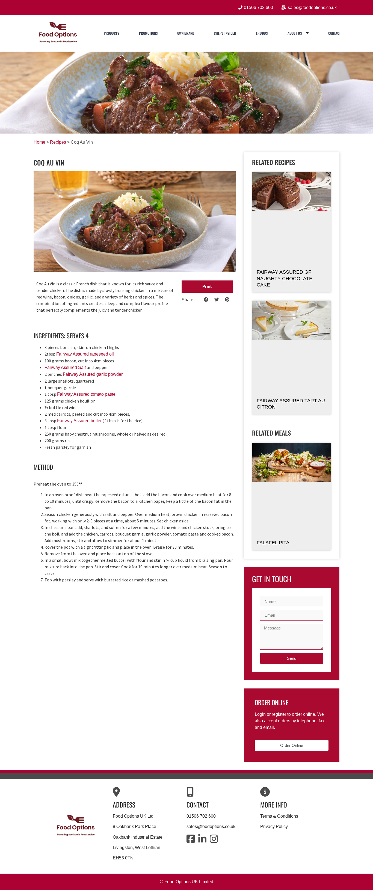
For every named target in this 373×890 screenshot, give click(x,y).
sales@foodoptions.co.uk (211, 826)
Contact (334, 33)
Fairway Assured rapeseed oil (85, 354)
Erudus (262, 33)
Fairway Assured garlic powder (93, 374)
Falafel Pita (273, 542)
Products (111, 33)
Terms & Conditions (279, 816)
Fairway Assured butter (79, 420)
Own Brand (185, 33)
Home (39, 142)
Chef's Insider (225, 33)
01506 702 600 (201, 816)
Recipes (58, 142)
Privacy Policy (274, 826)
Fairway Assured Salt (66, 367)
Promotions (148, 33)
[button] (207, 286)
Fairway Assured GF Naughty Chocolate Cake (284, 278)
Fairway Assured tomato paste (86, 394)
